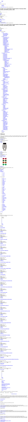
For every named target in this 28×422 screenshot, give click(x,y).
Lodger (3, 201)
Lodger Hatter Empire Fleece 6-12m (4, 341)
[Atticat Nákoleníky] (1, 226)
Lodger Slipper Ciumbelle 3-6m (4, 250)
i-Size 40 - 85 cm (5, 53)
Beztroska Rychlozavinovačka (4, 346)
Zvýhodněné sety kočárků (6, 37)
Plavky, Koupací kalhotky (6, 83)
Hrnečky (4, 99)
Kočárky (3, 36)
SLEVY (3, 32)
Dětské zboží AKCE (5, 34)
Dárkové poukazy (5, 35)
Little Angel (3, 199)
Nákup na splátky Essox (4, 385)
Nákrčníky (6, 64)
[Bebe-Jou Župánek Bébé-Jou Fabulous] (2, 333)
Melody (3, 202)
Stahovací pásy (5, 125)
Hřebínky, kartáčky (5, 86)
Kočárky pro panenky (5, 41)
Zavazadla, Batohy (5, 127)
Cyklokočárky (4, 43)
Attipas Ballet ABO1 (2, 274)
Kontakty (3, 5)
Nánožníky (6, 62)
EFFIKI (3, 187)
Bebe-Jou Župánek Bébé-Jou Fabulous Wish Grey (6, 365)
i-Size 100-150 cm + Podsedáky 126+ (7, 58)
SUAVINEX (3, 209)
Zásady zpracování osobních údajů (6, 384)
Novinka (3, 174)
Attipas (3, 180)
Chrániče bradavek (5, 122)
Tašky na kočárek (7, 46)
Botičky (4, 105)
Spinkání (3, 67)
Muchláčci (4, 79)
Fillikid (3, 192)
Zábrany (4, 78)
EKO (3, 188)
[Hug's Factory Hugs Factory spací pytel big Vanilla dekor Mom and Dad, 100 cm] (2, 357)
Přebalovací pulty (5, 90)
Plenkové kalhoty (5, 93)
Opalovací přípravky (5, 88)
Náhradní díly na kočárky (6, 44)
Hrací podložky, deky (5, 116)
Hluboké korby (5, 42)
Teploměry (4, 85)
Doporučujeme (2, 169)
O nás (2, 381)
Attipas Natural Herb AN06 (3, 292)
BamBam (3, 181)
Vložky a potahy (6, 63)
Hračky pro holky (5, 113)
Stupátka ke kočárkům (7, 52)
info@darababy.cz (3, 19)
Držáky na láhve (6, 51)
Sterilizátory (4, 103)
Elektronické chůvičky (7, 77)
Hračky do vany (5, 119)
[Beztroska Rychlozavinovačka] (1, 345)
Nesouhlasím (1, 400)
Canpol (3, 185)
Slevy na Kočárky (5, 33)
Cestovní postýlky (5, 69)
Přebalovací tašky (5, 91)
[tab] (14, 167)
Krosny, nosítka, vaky (5, 126)
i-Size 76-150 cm (5, 57)
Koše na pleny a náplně (6, 94)
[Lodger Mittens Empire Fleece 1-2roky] (1, 309)
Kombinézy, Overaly (5, 108)
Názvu (1, 170)
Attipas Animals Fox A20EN (3, 316)
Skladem (3, 175)
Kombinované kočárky (5, 38)
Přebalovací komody (5, 89)
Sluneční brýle (5, 109)
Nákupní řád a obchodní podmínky (6, 383)
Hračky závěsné (5, 115)
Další (2, 223)
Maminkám (3, 120)
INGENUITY (4, 195)
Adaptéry (6, 45)
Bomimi (3, 184)
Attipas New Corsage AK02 (3, 239)
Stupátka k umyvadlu (5, 82)
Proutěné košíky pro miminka (6, 71)
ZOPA (3, 210)
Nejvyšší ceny (2, 171)
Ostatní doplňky (6, 66)
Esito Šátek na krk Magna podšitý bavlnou (5, 322)
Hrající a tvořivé (5, 118)
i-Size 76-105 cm (5, 56)
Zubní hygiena (5, 87)
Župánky (4, 107)
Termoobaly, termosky (5, 98)
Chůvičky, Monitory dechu (6, 76)
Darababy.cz (3, 131)
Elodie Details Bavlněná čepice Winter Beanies (6, 299)
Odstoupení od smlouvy (4, 388)
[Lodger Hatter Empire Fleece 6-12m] (1, 339)
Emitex (3, 189)
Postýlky (4, 68)
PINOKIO (3, 205)
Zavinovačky (4, 104)
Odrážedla (4, 111)
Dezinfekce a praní (5, 129)
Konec (2, 224)
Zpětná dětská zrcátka (7, 65)
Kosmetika (3, 84)
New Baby (3, 204)
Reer (3, 207)
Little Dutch (3, 200)
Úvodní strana (3, 380)
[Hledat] (0, 12)
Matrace (4, 70)
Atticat (3, 179)
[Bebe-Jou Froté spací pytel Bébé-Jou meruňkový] (2, 351)
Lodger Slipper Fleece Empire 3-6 (4, 305)
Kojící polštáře (5, 101)
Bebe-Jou (3, 182)
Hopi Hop (3, 193)
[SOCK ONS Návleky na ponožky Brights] (1, 254)
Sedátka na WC (5, 96)
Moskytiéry (6, 48)
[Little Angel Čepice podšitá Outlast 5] (1, 327)
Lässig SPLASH (4, 198)
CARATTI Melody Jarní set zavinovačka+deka (6, 280)
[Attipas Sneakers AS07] (1, 243)
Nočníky (4, 95)
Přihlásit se (3, 382)
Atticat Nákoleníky (2, 227)
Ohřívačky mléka (5, 123)
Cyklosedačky (4, 59)
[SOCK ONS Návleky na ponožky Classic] (2, 260)
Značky (3, 130)
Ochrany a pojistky (5, 128)
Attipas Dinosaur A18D (3, 233)
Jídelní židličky (5, 97)
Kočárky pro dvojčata (5, 40)
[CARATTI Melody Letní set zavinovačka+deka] (1, 285)
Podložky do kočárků (7, 49)
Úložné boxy (4, 92)
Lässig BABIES (4, 197)
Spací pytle (4, 72)
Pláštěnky (6, 47)
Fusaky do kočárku (7, 50)
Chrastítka (4, 117)
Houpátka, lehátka (5, 75)
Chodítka (4, 110)
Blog (2, 1)
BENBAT (3, 183)
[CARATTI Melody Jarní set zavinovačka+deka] (1, 279)
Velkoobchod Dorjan (4, 389)
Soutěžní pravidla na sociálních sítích (6, 387)
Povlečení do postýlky (5, 74)
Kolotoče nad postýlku (5, 114)
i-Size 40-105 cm (5, 54)
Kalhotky (4, 106)
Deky (3, 73)
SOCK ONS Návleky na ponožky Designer (5, 268)
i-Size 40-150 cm (5, 55)
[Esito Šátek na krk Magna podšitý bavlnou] (1, 321)
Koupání (3, 80)
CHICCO (3, 186)
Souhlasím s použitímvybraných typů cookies (3, 420)
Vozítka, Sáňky (5, 112)
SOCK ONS (3, 208)
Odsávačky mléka (5, 124)
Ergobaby (3, 190)
